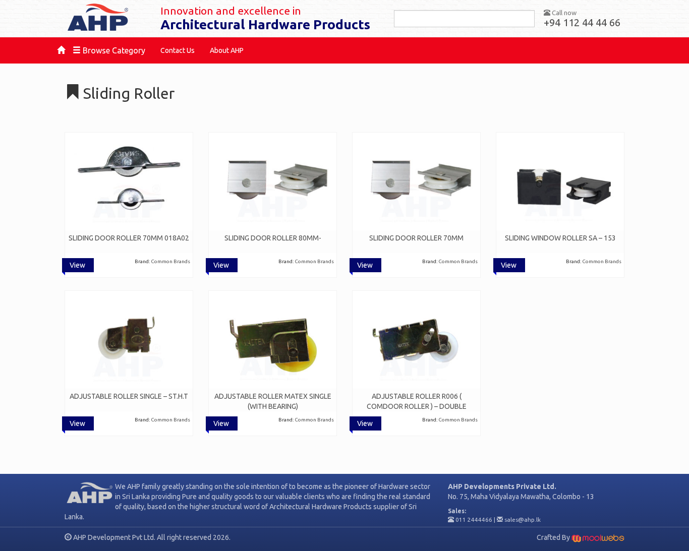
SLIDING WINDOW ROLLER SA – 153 (560, 238)
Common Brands (170, 261)
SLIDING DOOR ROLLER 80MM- (272, 238)
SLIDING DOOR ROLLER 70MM (416, 238)
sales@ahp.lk (522, 519)
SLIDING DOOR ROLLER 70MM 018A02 (129, 238)
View (77, 265)
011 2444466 (473, 519)
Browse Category (113, 50)
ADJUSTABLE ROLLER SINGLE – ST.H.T (129, 396)
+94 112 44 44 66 (582, 22)
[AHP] (105, 18)
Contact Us (177, 50)
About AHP (227, 50)
